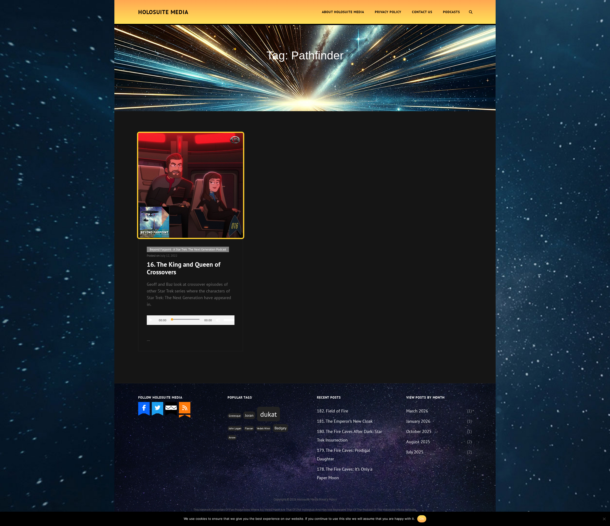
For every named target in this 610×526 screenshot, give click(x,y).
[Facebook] (144, 407)
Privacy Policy (388, 12)
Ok (422, 519)
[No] (604, 518)
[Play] (150, 320)
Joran (249, 415)
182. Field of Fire (332, 411)
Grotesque (235, 415)
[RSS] (184, 407)
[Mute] (218, 320)
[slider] (229, 319)
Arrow (232, 437)
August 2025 (418, 441)
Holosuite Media (163, 12)
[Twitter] (157, 407)
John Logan (235, 428)
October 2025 (419, 431)
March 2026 (417, 411)
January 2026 (418, 421)
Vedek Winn (263, 428)
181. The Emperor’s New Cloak (345, 421)
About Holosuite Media (343, 12)
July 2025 (414, 452)
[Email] (171, 407)
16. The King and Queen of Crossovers (183, 268)
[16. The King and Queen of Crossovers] (190, 185)
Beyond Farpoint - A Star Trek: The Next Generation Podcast (188, 249)
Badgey (280, 428)
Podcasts (451, 12)
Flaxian (249, 428)
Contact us (422, 12)
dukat (268, 414)
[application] (190, 320)
